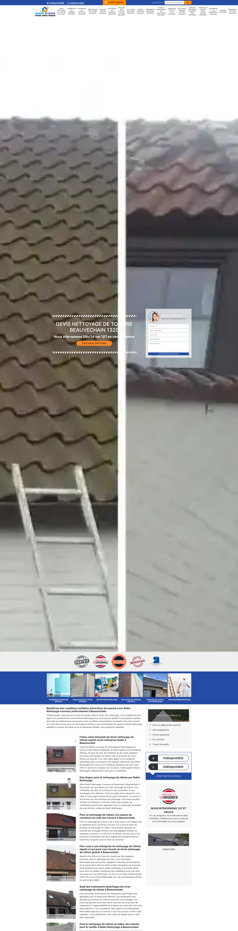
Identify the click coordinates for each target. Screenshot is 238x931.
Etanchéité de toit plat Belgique (172, 11)
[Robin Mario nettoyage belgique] (45, 11)
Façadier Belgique (223, 11)
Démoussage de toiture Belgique (93, 11)
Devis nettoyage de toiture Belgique (61, 11)
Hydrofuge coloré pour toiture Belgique (202, 11)
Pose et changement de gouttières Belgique (161, 11)
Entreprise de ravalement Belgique (213, 11)
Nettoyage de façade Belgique (131, 11)
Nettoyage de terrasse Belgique (112, 11)
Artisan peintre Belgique (102, 11)
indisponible (56, 3)
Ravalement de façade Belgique (150, 11)
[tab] (119, 372)
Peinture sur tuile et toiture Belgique (121, 11)
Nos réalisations (94, 343)
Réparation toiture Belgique (232, 11)
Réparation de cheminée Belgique (71, 11)
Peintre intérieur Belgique (140, 11)
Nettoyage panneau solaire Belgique (182, 11)
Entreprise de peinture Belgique (82, 11)
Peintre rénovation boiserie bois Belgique (192, 11)
